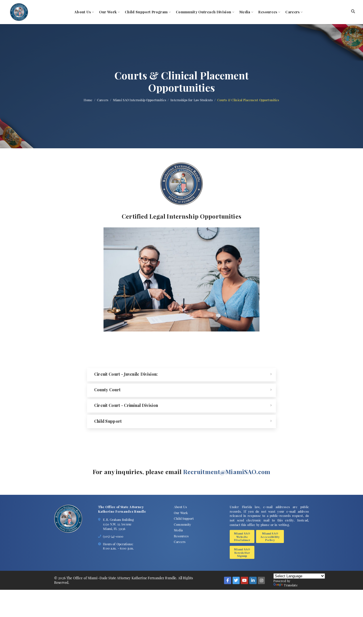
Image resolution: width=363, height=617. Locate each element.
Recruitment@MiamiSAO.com (226, 472)
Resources (267, 12)
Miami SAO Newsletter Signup (242, 552)
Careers (292, 12)
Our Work (108, 12)
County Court (107, 389)
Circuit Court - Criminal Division (126, 405)
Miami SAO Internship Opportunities (139, 100)
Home (88, 100)
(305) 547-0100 (113, 536)
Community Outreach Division (203, 12)
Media (244, 12)
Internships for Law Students (191, 100)
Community (182, 524)
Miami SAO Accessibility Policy (270, 536)
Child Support (108, 421)
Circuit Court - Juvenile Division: (126, 374)
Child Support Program (146, 12)
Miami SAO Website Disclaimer (242, 536)
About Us (82, 12)
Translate (290, 585)
